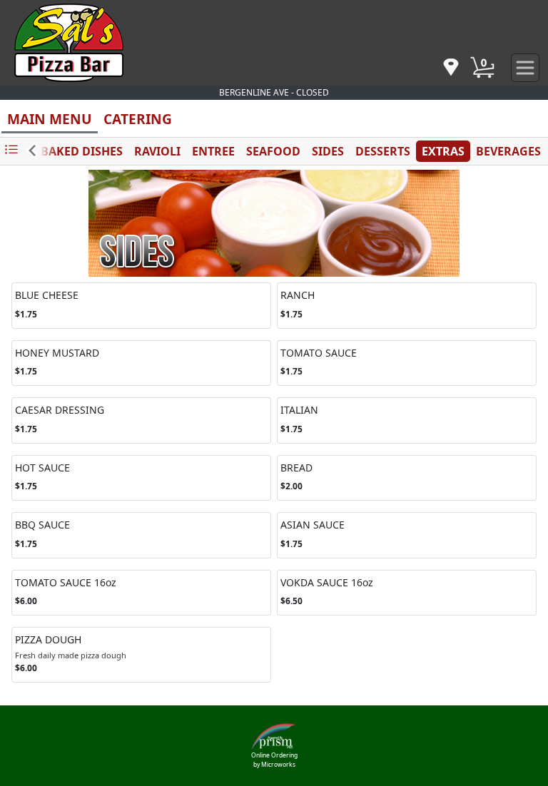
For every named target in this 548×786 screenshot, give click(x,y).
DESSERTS (382, 151)
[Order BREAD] (407, 478)
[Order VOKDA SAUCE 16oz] (407, 593)
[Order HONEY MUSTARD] (141, 363)
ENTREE (213, 151)
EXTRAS (443, 151)
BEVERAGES (508, 151)
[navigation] (451, 68)
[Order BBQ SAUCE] (141, 535)
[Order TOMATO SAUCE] (407, 363)
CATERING (137, 118)
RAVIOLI (157, 151)
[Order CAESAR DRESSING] (141, 420)
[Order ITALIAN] (407, 420)
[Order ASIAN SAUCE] (407, 535)
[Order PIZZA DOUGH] (141, 655)
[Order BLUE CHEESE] (141, 305)
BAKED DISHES (82, 151)
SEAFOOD (273, 151)
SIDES (328, 151)
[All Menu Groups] (11, 150)
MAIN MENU (49, 118)
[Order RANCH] (407, 305)
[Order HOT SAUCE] (141, 478)
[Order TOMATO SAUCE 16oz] (141, 593)
